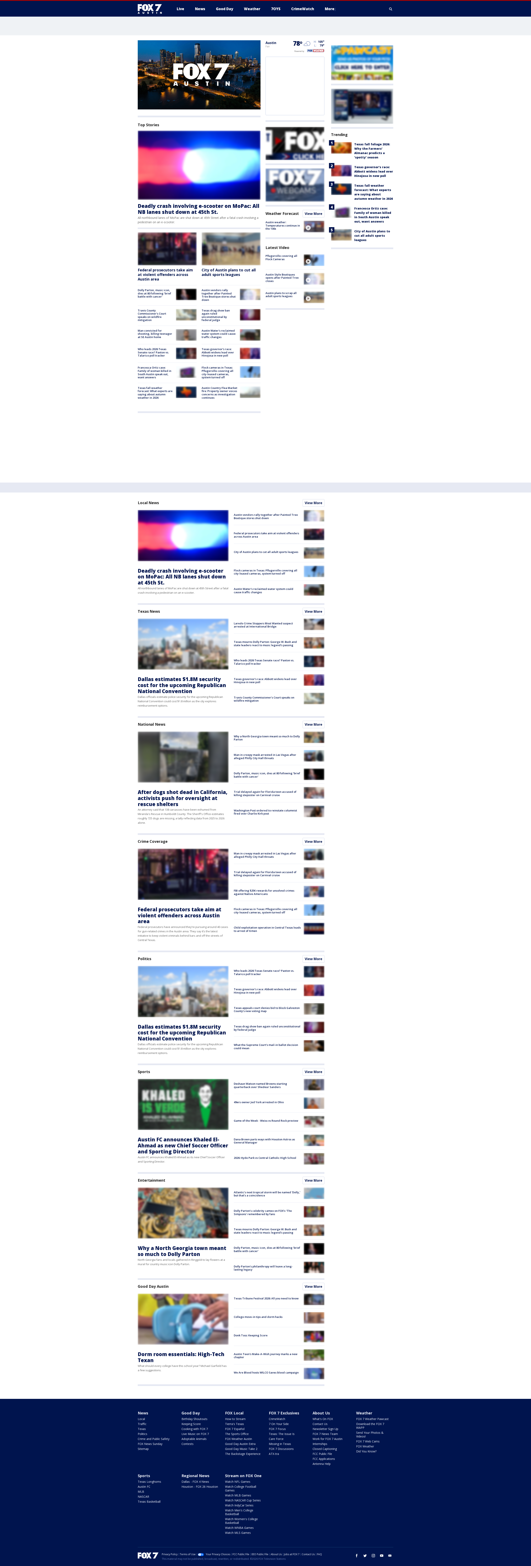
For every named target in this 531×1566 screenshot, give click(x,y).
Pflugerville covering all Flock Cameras (281, 257)
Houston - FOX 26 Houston (199, 1487)
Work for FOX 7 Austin (327, 1439)
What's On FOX (323, 1419)
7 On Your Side (279, 1424)
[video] (314, 226)
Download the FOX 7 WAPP (370, 1426)
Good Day (190, 1412)
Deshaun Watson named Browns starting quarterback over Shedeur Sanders (260, 1085)
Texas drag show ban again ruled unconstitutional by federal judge (216, 315)
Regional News (195, 1475)
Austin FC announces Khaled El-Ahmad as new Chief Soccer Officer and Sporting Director (183, 1145)
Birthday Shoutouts (194, 1419)
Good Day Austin (153, 1286)
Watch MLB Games (238, 1495)
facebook (356, 1555)
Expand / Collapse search (390, 9)
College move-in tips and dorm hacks (258, 1317)
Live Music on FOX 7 (195, 1434)
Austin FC (144, 1487)
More (329, 8)
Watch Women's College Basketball (241, 1521)
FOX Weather (365, 1446)
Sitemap (143, 1449)
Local (141, 1419)
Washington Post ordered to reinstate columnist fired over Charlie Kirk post (265, 812)
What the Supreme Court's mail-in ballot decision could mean (266, 1046)
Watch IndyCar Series (239, 1505)
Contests (187, 1444)
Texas (142, 1429)
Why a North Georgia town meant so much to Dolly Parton (267, 737)
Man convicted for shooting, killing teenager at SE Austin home (155, 334)
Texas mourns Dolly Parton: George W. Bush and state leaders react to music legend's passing (265, 643)
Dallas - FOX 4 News (195, 1482)
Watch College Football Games (240, 1488)
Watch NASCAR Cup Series (243, 1500)
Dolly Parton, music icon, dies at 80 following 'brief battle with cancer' (154, 293)
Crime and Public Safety (153, 1439)
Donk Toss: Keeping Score (251, 1335)
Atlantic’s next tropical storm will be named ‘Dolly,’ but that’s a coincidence (267, 1193)
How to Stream (235, 1419)
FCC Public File (322, 1454)
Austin (271, 42)
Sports (144, 1071)
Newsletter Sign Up (325, 1429)
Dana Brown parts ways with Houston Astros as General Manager (264, 1140)
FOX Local (234, 1412)
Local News (148, 502)
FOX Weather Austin (238, 1439)
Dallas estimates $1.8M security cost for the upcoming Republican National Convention (182, 685)
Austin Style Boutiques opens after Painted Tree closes (282, 277)
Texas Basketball (149, 1502)
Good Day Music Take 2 (241, 1449)
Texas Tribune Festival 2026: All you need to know (266, 1298)
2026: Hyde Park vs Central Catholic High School (265, 1158)
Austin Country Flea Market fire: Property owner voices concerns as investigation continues (219, 392)
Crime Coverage (153, 841)
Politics (144, 958)
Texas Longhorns (149, 1482)
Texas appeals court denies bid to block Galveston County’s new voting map (267, 1009)
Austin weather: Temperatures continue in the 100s (283, 225)
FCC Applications (324, 1459)
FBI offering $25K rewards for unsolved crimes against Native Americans (264, 892)
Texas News (149, 611)
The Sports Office (237, 1434)
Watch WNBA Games (239, 1528)
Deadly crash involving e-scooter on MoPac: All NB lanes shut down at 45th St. (198, 208)
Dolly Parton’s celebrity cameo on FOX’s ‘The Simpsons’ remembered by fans (263, 1212)
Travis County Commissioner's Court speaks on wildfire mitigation (152, 315)
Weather (364, 1412)
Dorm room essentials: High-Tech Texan (181, 1357)
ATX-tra (274, 1454)
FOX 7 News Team (325, 1434)
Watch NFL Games (237, 1482)
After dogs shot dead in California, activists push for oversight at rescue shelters (182, 798)
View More (313, 213)
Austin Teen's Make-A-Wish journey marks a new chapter (265, 1355)
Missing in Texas (280, 1444)
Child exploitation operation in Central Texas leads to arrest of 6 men (267, 929)
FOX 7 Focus (277, 1429)
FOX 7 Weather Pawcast (372, 1419)
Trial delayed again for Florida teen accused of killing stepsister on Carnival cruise (265, 793)
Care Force (276, 1439)
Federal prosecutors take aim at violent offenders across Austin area (165, 274)
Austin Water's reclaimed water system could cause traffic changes (219, 334)
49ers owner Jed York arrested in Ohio (259, 1102)
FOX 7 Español (235, 1429)
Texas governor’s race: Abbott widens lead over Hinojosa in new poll (218, 352)
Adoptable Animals (194, 1439)
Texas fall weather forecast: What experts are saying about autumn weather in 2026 (155, 392)
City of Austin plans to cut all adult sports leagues (229, 272)
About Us (321, 1412)
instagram (373, 1555)
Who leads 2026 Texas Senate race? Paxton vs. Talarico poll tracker (153, 352)
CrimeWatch (277, 1419)
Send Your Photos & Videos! (370, 1434)
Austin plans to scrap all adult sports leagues (281, 294)
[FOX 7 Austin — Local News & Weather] (151, 9)
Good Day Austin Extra (240, 1444)
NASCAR (143, 1497)
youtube (381, 1555)
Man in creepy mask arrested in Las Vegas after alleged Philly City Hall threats (265, 756)
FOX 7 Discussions (281, 1449)
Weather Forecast (282, 213)
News (143, 1412)
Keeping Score (191, 1424)
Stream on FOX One (243, 1475)
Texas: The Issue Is (282, 1434)
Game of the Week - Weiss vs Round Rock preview (266, 1120)
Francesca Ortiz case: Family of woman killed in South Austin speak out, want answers (154, 372)
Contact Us (320, 1424)
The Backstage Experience (243, 1454)
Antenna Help (322, 1464)
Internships (320, 1444)
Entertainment (151, 1180)
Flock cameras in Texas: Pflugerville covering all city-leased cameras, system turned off (217, 372)
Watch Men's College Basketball (239, 1512)
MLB (141, 1492)
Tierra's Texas (234, 1424)
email (390, 1555)
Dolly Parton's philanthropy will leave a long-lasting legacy (263, 1268)
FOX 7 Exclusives (284, 1412)
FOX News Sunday (150, 1444)
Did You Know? (366, 1451)
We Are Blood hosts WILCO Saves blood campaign (266, 1372)
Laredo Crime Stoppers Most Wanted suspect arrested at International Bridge (263, 625)
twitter (365, 1555)
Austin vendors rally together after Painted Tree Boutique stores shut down (219, 295)
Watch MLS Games (238, 1533)
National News (151, 724)
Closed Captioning (325, 1449)
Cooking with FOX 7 (194, 1429)
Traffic (142, 1424)
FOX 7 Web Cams (368, 1441)
